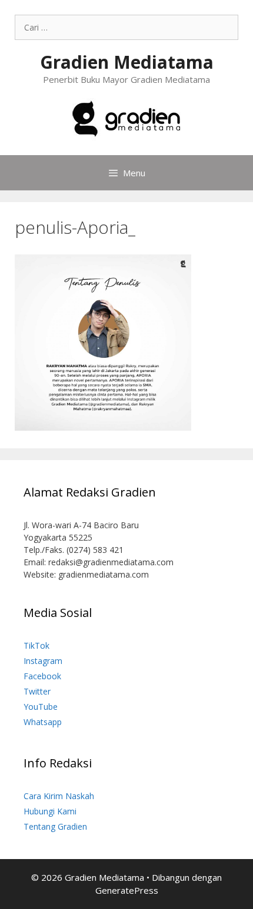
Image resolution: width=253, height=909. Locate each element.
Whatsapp (43, 721)
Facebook (42, 676)
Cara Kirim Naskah (59, 795)
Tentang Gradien (55, 826)
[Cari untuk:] (126, 27)
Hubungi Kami (50, 811)
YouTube (41, 706)
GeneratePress (126, 890)
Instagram (43, 660)
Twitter (37, 691)
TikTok (36, 645)
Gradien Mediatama (127, 62)
